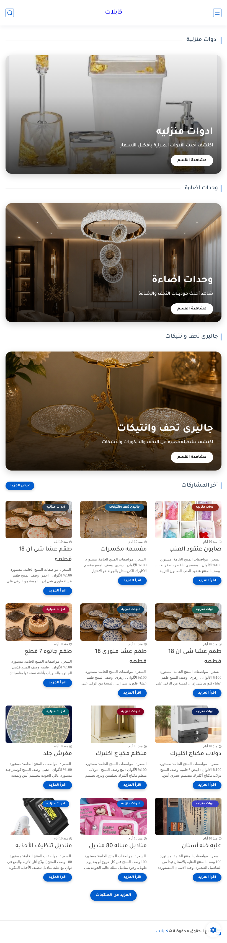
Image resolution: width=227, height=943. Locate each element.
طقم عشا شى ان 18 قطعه (45, 554)
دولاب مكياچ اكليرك (195, 754)
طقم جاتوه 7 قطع (48, 652)
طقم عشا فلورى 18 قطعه (121, 657)
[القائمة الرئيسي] (217, 13)
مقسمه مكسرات (123, 549)
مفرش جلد (57, 754)
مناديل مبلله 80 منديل (118, 846)
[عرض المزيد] (20, 486)
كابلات (113, 12)
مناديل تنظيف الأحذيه (44, 846)
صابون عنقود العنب (195, 549)
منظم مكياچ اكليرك (121, 754)
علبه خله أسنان (201, 846)
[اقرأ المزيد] (207, 581)
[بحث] (10, 13)
